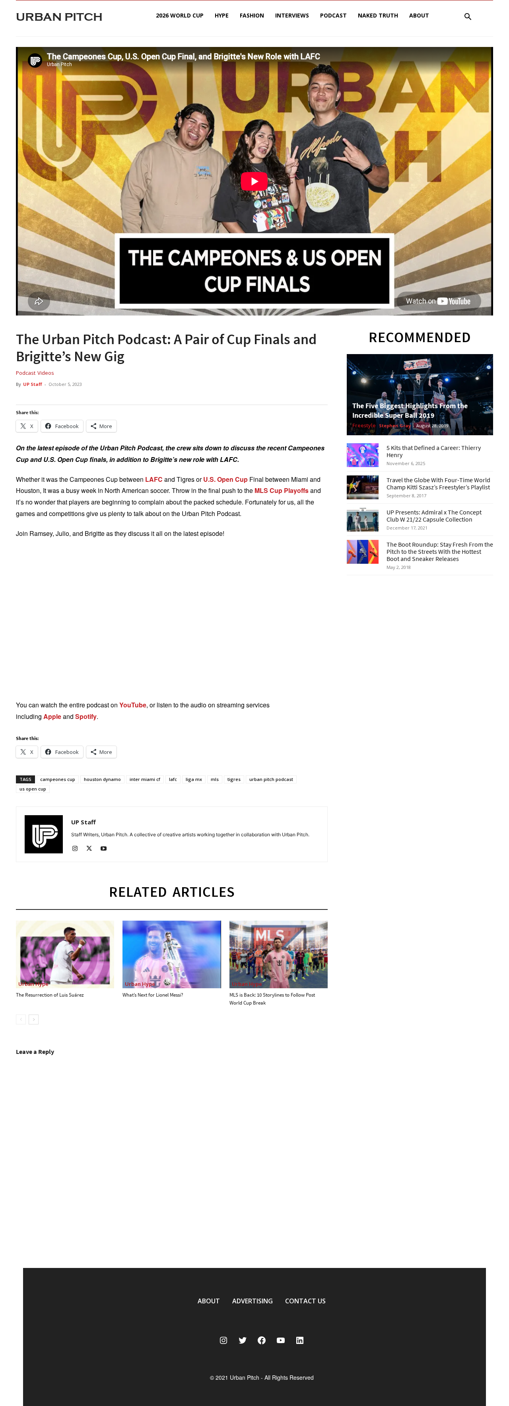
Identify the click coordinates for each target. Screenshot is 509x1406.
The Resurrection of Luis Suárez (50, 994)
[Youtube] (106, 849)
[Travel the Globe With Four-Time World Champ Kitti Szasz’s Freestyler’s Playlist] (363, 487)
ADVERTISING (252, 1301)
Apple (52, 716)
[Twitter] (92, 849)
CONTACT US (305, 1301)
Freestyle (364, 426)
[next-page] (34, 1019)
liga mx (194, 779)
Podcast (333, 15)
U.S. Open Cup (225, 479)
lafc (173, 779)
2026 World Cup (180, 15)
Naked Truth (378, 15)
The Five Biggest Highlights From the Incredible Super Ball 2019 (410, 410)
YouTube (132, 704)
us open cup (32, 789)
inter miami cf (145, 779)
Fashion (252, 15)
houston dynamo (102, 779)
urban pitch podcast (271, 779)
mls (215, 779)
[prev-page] (21, 1019)
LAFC (154, 479)
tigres (234, 779)
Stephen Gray (395, 425)
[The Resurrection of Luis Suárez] (65, 954)
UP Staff (32, 384)
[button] (467, 17)
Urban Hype (33, 983)
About (419, 15)
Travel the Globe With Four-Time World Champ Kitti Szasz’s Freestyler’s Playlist (438, 483)
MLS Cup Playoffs (281, 490)
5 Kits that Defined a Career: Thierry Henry (434, 451)
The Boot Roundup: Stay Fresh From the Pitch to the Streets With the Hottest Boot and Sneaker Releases (440, 551)
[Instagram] (77, 849)
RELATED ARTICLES (172, 892)
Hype (222, 15)
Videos (45, 372)
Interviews (292, 15)
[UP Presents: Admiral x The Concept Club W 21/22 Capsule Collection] (363, 520)
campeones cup (57, 779)
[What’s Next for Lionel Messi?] (171, 954)
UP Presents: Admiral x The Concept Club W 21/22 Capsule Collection (434, 515)
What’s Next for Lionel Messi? (152, 994)
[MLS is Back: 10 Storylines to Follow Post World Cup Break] (278, 954)
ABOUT (209, 1301)
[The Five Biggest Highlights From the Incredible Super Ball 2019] (420, 394)
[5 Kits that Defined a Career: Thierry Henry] (363, 455)
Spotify (86, 716)
